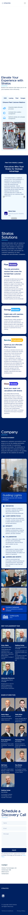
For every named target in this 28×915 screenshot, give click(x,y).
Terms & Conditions (7, 911)
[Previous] (4, 197)
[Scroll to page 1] (12, 218)
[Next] (24, 197)
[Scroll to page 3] (14, 218)
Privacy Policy (21, 911)
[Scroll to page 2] (13, 218)
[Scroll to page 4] (16, 218)
